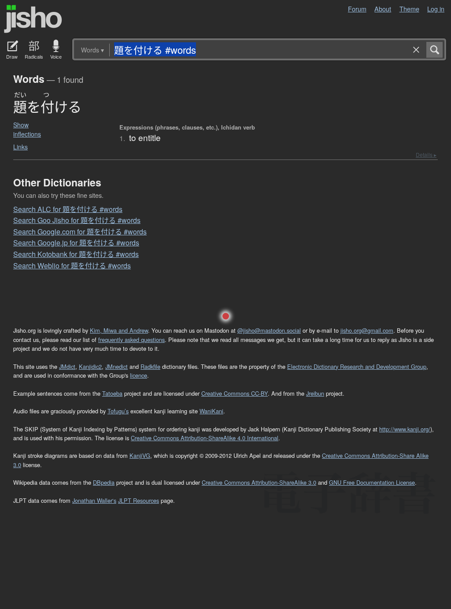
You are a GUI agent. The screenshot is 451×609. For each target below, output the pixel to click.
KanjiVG (139, 455)
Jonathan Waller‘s (94, 500)
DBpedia (104, 482)
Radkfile (150, 366)
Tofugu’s (118, 411)
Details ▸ (426, 154)
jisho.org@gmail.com (366, 330)
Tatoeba (112, 393)
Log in (435, 8)
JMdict (67, 366)
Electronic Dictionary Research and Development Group (356, 366)
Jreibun (315, 393)
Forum (357, 8)
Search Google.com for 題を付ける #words (80, 232)
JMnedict (116, 366)
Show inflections (27, 129)
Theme (409, 8)
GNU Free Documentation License (372, 482)
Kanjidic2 (90, 366)
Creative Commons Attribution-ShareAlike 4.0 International (204, 438)
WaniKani (211, 411)
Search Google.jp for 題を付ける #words (76, 243)
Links (20, 146)
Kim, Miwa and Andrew (119, 330)
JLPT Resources (138, 500)
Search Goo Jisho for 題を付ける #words (76, 220)
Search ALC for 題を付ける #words (67, 209)
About (382, 8)
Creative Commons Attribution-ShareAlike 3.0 (259, 482)
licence (138, 375)
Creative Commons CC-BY (234, 393)
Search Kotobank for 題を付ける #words (76, 254)
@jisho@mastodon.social (269, 330)
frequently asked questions (131, 339)
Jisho (33, 19)
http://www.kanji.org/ (404, 429)
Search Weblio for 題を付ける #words (72, 265)
